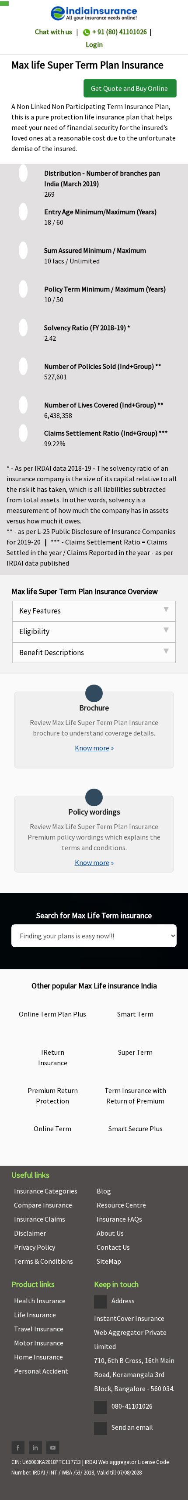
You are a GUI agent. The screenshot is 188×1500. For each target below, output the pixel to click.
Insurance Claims (39, 1219)
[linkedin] (35, 1447)
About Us (110, 1233)
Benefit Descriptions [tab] (51, 652)
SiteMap (109, 1261)
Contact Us (113, 1247)
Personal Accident (41, 1371)
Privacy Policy (34, 1247)
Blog (104, 1190)
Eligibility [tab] (34, 631)
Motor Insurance (38, 1342)
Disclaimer (30, 1233)
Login (94, 44)
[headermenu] (2, 1)
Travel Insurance (38, 1328)
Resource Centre (121, 1205)
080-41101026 (132, 1406)
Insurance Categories (45, 1190)
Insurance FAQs (119, 1219)
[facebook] (17, 1447)
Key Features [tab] (40, 611)
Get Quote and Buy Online (130, 88)
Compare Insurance (43, 1205)
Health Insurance (40, 1300)
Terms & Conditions (43, 1261)
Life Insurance (35, 1314)
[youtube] (52, 1447)
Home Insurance (38, 1356)
